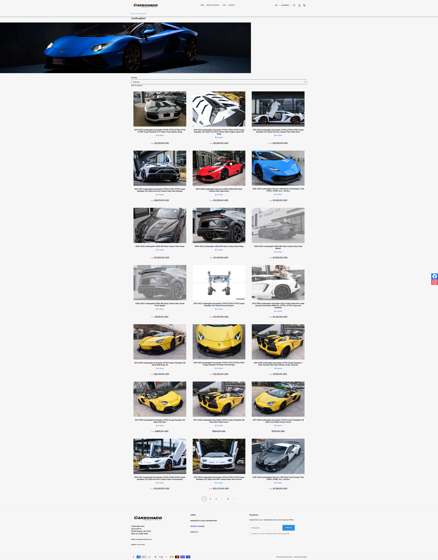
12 (228, 499)
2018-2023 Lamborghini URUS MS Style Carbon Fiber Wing (219, 246)
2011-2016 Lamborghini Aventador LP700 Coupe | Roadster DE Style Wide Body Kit (159, 364)
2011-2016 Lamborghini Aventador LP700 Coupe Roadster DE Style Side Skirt (160, 421)
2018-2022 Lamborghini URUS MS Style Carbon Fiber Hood (160, 246)
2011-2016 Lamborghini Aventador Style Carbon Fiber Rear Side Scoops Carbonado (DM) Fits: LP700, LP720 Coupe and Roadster (278, 305)
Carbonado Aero (287, 557)
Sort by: (134, 78)
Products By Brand (212, 5)
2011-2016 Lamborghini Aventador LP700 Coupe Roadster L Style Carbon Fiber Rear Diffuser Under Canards (278, 364)
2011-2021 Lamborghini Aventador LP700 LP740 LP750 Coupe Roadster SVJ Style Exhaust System (219, 304)
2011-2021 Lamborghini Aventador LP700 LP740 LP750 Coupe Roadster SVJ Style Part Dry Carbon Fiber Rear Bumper (159, 190)
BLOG (224, 5)
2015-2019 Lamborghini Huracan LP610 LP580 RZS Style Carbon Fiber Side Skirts (219, 190)
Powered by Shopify (300, 557)
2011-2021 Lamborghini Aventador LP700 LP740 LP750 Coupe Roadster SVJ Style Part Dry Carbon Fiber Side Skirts (278, 131)
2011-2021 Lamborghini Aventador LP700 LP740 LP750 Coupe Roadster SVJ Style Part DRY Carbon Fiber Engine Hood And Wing (219, 132)
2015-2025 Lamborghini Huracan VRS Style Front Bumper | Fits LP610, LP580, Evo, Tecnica (278, 190)
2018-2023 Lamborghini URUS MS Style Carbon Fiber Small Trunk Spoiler (159, 304)
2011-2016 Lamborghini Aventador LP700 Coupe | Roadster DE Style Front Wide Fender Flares (278, 421)
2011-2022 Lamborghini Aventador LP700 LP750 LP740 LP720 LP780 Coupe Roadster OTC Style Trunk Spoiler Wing (159, 131)
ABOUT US (194, 532)
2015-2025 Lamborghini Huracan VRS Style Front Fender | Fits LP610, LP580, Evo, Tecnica (278, 478)
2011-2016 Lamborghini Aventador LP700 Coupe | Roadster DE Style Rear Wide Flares (219, 421)
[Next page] (233, 498)
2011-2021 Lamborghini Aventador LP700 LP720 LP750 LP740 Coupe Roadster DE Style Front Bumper (219, 364)
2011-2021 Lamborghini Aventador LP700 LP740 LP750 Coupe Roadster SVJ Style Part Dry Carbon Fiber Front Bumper (159, 478)
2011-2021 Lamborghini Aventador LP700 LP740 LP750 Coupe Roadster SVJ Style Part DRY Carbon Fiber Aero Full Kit (219, 478)
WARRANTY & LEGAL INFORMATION (203, 521)
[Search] (294, 5)
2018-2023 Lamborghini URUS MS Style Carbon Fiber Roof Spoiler (278, 247)
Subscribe (288, 528)
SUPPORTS (231, 5)
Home (202, 5)
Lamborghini (142, 13)
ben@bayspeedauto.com (144, 539)
